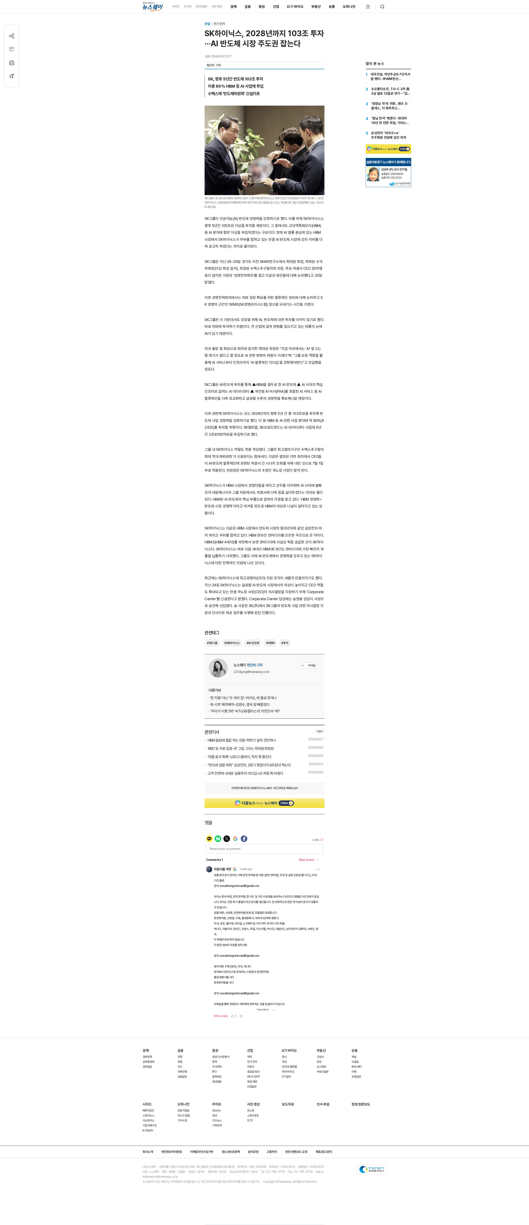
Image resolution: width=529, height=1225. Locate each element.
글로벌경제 (148, 1061)
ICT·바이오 (295, 7)
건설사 (320, 1056)
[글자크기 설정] (11, 76)
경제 (233, 7)
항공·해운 (252, 1081)
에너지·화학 (253, 1076)
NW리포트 (148, 1110)
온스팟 (250, 1110)
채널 (353, 1056)
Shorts (216, 1110)
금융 (248, 7)
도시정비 (321, 1066)
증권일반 (217, 1081)
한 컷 (250, 1120)
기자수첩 (182, 1120)
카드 (180, 1066)
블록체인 (217, 1076)
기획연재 (217, 1125)
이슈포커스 (148, 1120)
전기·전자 (219, 24)
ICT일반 (286, 1076)
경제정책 (147, 1056)
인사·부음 (323, 1104)
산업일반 (251, 1086)
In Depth (148, 1130)
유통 (332, 7)
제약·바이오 (288, 1071)
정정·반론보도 (360, 1104)
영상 (214, 1115)
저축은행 (182, 1071)
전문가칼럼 (183, 1110)
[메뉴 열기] (368, 6)
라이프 (188, 6)
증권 (262, 7)
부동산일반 (323, 1071)
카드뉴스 (217, 1120)
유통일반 (356, 1076)
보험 (180, 1061)
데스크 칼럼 (184, 1115)
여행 (353, 1071)
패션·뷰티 (356, 1066)
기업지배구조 (150, 1125)
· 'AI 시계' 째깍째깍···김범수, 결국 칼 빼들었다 (239, 704)
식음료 (355, 1061)
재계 (249, 1056)
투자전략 (217, 1066)
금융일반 (182, 1076)
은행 (180, 1056)
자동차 (250, 1066)
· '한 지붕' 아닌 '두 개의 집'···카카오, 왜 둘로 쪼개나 (242, 698)
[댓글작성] (11, 49)
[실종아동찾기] (373, 169)
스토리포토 (253, 1115)
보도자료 (288, 1104)
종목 (214, 1061)
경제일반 (147, 1066)
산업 (276, 7)
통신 (284, 1056)
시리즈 (176, 6)
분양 (319, 1061)
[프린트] (11, 62)
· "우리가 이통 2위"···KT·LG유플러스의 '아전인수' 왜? (244, 711)
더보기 (320, 731)
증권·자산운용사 (220, 1056)
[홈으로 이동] (153, 6)
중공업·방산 (253, 1071)
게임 (284, 1061)
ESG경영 (201, 6)
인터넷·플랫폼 (289, 1066)
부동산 (316, 7)
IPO (214, 1071)
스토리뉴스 (148, 1115)
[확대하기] (264, 109)
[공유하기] (11, 35)
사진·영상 (216, 6)
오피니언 (349, 7)
